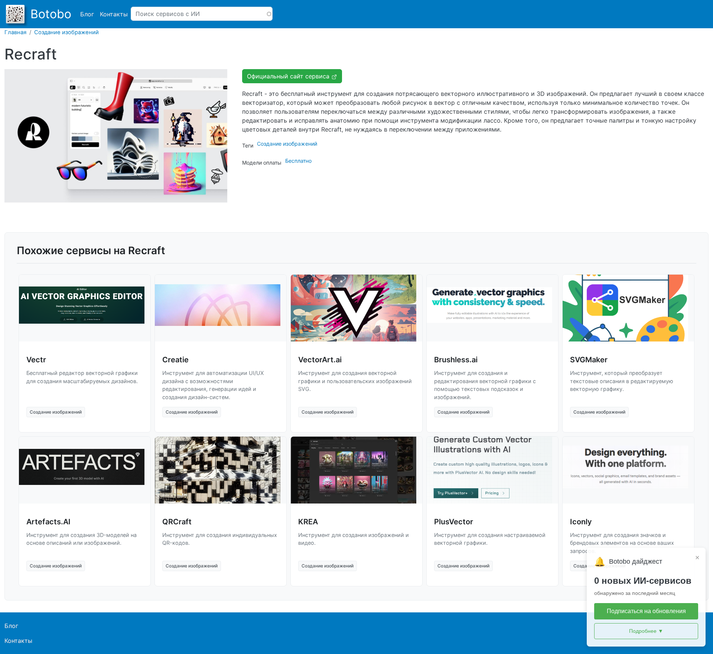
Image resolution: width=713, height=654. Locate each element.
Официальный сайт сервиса (289, 76)
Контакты (114, 14)
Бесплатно (298, 161)
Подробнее (646, 631)
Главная (15, 32)
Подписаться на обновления (646, 611)
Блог (87, 14)
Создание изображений (66, 32)
